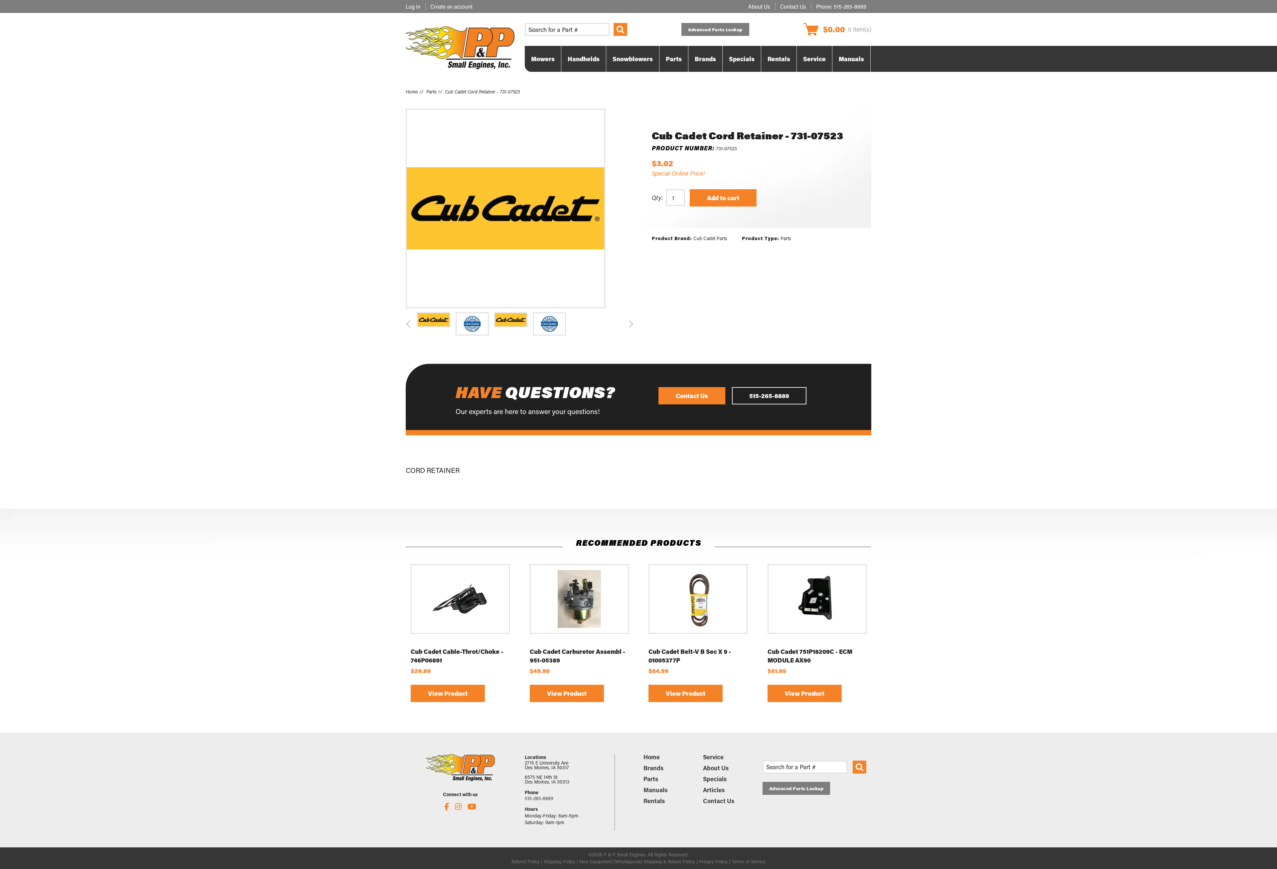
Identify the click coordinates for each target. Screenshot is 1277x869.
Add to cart (723, 198)
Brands (653, 768)
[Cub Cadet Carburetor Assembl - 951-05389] (579, 599)
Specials (715, 779)
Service (713, 757)
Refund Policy (525, 861)
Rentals (654, 801)
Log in (413, 6)
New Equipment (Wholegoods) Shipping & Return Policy (637, 861)
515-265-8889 (850, 6)
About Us (759, 6)
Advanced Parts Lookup (715, 29)
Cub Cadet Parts (710, 238)
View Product (448, 694)
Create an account (451, 6)
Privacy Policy (713, 861)
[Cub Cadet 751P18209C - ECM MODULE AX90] (817, 599)
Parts (431, 91)
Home (412, 91)
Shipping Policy (559, 861)
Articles (714, 790)
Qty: (657, 198)
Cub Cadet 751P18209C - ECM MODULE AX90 (810, 656)
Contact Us (793, 6)
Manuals (655, 790)
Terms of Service (749, 861)
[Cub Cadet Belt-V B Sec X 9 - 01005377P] (698, 599)
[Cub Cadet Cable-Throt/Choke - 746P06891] (460, 599)
